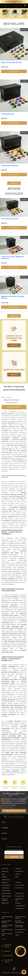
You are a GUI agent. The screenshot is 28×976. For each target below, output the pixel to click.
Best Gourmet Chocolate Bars (19, 926)
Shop (3, 822)
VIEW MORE (14, 183)
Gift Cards (18, 903)
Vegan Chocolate (6, 896)
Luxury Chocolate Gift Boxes (6, 921)
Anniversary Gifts (19, 896)
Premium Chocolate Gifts (7, 934)
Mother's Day (5, 871)
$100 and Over (19, 888)
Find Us (4, 838)
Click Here (14, 345)
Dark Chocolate (6, 890)
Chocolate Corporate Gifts (7, 917)
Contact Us (7, 951)
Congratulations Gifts (19, 899)
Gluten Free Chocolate (5, 899)
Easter (3, 874)
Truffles (17, 935)
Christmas (18, 868)
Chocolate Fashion (20, 905)
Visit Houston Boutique (8, 945)
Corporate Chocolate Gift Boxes (7, 926)
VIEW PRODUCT (14, 407)
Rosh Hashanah (6, 885)
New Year (17, 874)
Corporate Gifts (19, 908)
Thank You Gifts (19, 893)
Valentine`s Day (6, 879)
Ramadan (4, 877)
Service (5, 833)
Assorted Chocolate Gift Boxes (20, 917)
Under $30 (18, 882)
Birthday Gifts (5, 903)
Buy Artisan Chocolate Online (19, 921)
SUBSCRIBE (14, 856)
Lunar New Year (19, 871)
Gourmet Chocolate (20, 929)
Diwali (16, 877)
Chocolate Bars (19, 932)
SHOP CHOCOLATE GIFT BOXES (14, 810)
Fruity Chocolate (6, 893)
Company (5, 827)
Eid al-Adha (5, 868)
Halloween (4, 882)
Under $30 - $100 (20, 885)
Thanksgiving (5, 888)
